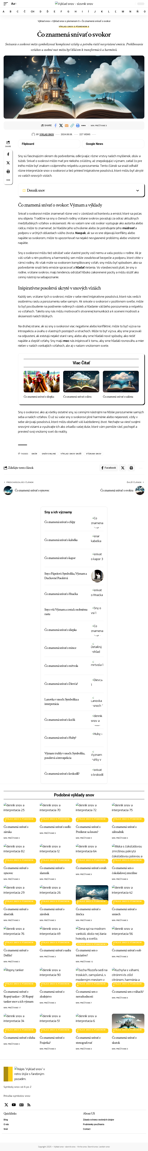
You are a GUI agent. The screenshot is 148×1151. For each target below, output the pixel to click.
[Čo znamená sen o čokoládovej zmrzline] (128, 853)
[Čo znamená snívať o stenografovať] (92, 1023)
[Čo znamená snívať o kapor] (97, 558)
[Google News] (21, 1105)
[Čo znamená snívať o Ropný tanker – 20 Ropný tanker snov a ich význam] (20, 977)
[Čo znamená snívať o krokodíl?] (97, 773)
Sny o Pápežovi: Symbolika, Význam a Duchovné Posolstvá (65, 575)
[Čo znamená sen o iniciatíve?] (92, 936)
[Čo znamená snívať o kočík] (97, 720)
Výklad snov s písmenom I (92, 944)
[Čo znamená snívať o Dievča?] (97, 684)
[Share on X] (61, 125)
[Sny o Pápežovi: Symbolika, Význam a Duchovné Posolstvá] (97, 576)
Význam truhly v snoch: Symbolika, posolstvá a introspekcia (64, 755)
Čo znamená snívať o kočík (59, 719)
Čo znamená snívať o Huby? (60, 737)
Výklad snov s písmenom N (91, 985)
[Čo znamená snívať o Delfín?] (20, 936)
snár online (49, 454)
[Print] (77, 125)
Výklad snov (44, 21)
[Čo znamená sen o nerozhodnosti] (92, 977)
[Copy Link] (72, 125)
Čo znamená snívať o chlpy (59, 522)
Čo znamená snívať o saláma (118, 397)
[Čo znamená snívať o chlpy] (97, 522)
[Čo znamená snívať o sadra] (56, 936)
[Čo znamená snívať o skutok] (128, 1023)
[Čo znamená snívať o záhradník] (128, 812)
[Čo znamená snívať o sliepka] (42, 381)
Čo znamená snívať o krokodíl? (61, 773)
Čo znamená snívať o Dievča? (61, 684)
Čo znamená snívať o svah (91, 868)
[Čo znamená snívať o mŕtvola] (97, 666)
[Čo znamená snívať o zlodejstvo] (56, 977)
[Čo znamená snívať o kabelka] (97, 540)
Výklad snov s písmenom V (127, 985)
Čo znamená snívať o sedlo (55, 827)
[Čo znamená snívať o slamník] (56, 853)
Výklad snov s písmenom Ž (91, 902)
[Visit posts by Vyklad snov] (33, 134)
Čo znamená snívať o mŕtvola (61, 666)
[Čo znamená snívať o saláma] (121, 381)
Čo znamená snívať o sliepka (39, 397)
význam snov (93, 454)
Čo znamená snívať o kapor (59, 558)
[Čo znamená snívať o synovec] (20, 853)
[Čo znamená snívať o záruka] (20, 812)
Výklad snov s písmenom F (55, 1031)
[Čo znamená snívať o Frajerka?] (56, 1023)
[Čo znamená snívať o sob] (128, 936)
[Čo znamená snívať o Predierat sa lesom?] (92, 812)
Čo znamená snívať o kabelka (60, 540)
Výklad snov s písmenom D (19, 943)
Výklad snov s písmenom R (19, 985)
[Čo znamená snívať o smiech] (128, 895)
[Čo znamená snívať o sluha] (20, 1023)
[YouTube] (14, 1105)
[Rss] (29, 1105)
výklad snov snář (71, 454)
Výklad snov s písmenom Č (127, 861)
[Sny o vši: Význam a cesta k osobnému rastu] (97, 612)
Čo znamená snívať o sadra (55, 950)
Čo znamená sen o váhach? (127, 991)
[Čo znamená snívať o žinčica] (92, 895)
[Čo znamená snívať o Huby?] (97, 738)
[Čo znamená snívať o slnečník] (20, 895)
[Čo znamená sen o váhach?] (128, 977)
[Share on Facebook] (55, 125)
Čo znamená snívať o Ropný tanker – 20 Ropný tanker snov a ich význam (18, 996)
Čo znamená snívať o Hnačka (61, 594)
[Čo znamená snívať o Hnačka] (97, 594)
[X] (6, 1105)
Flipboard (28, 144)
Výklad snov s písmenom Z (19, 820)
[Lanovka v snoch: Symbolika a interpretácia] (97, 702)
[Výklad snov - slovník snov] (74, 3)
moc (66, 341)
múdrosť (128, 228)
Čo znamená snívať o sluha (19, 1037)
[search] (131, 4)
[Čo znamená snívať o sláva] (81, 381)
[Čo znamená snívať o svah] (92, 853)
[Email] (66, 125)
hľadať (80, 267)
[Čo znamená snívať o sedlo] (56, 812)
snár (34, 454)
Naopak (80, 233)
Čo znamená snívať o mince (60, 648)
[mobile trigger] (7, 3)
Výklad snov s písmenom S (66, 21)
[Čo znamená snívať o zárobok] (56, 895)
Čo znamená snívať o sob (126, 950)
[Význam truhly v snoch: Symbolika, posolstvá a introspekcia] (97, 755)
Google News (94, 144)
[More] (83, 125)
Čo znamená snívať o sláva (77, 397)
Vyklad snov (47, 134)
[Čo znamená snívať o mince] (97, 648)
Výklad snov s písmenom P (91, 820)
